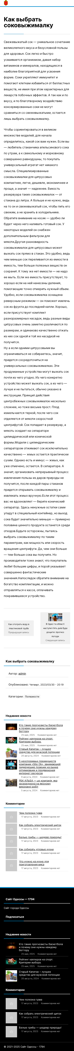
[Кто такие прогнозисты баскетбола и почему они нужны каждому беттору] (11, 727)
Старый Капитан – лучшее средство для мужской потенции (39, 750)
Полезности (32, 696)
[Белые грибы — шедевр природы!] (11, 841)
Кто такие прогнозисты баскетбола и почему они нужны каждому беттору (41, 728)
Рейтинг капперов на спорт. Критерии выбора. (36, 740)
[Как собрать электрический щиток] (11, 829)
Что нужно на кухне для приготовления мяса (34, 863)
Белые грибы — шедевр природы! (40, 837)
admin (22, 673)
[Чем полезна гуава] (11, 817)
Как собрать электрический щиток (40, 825)
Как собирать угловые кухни (36, 849)
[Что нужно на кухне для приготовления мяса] (11, 865)
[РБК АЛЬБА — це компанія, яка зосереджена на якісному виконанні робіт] (11, 783)
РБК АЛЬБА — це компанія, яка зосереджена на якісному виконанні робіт (38, 783)
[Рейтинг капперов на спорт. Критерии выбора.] (11, 740)
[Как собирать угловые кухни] (11, 853)
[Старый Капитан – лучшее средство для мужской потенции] (11, 753)
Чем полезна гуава (30, 812)
